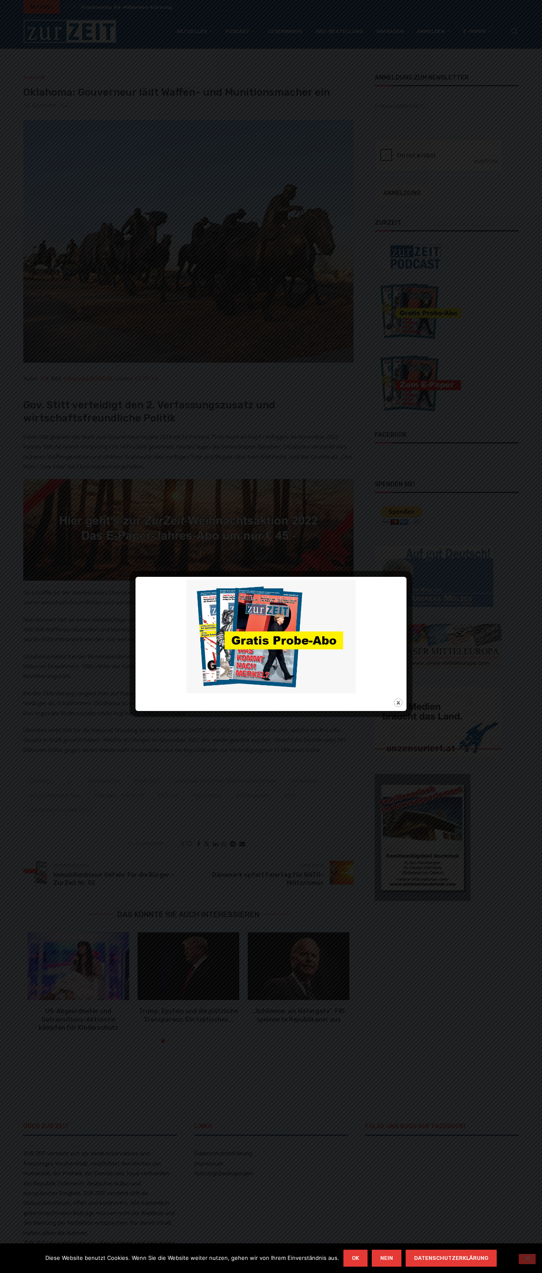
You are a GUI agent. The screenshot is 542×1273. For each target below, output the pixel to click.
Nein (386, 1258)
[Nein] (527, 1259)
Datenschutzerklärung (451, 1258)
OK (355, 1258)
